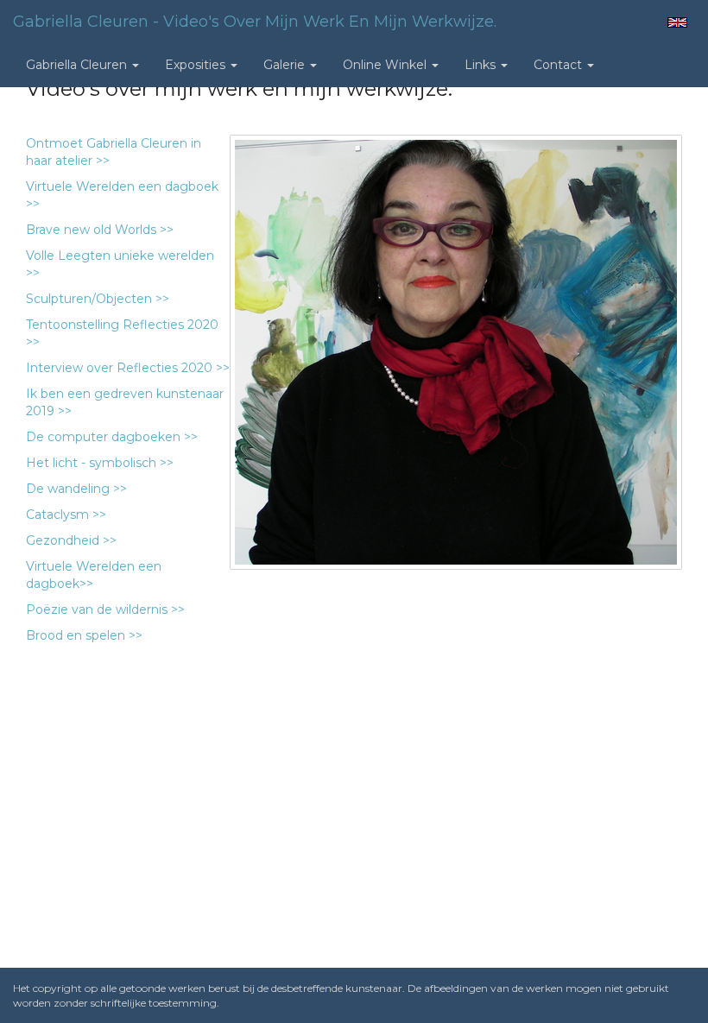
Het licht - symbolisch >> (100, 462)
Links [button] (482, 65)
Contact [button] (559, 65)
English (677, 22)
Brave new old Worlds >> (100, 229)
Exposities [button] (197, 65)
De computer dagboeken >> (112, 437)
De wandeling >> (76, 488)
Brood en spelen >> (84, 635)
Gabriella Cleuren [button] (78, 65)
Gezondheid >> (71, 540)
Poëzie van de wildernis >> (107, 609)
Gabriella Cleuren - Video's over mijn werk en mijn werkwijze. (254, 21)
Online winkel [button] (386, 65)
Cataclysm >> (66, 514)
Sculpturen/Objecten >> (97, 298)
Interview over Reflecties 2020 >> (128, 368)
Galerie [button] (285, 65)
